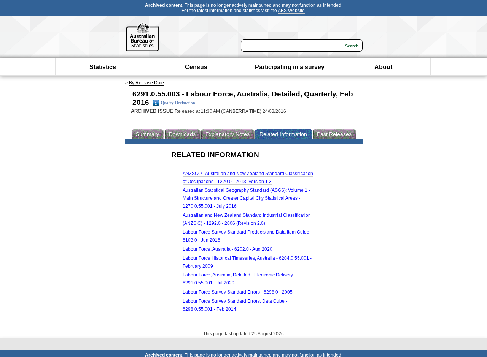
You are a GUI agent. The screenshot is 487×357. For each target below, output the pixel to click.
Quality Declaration (178, 103)
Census (196, 67)
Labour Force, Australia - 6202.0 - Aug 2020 (227, 249)
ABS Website (291, 10)
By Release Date (146, 82)
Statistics (102, 67)
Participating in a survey (290, 67)
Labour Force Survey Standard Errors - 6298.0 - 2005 (238, 292)
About (383, 67)
